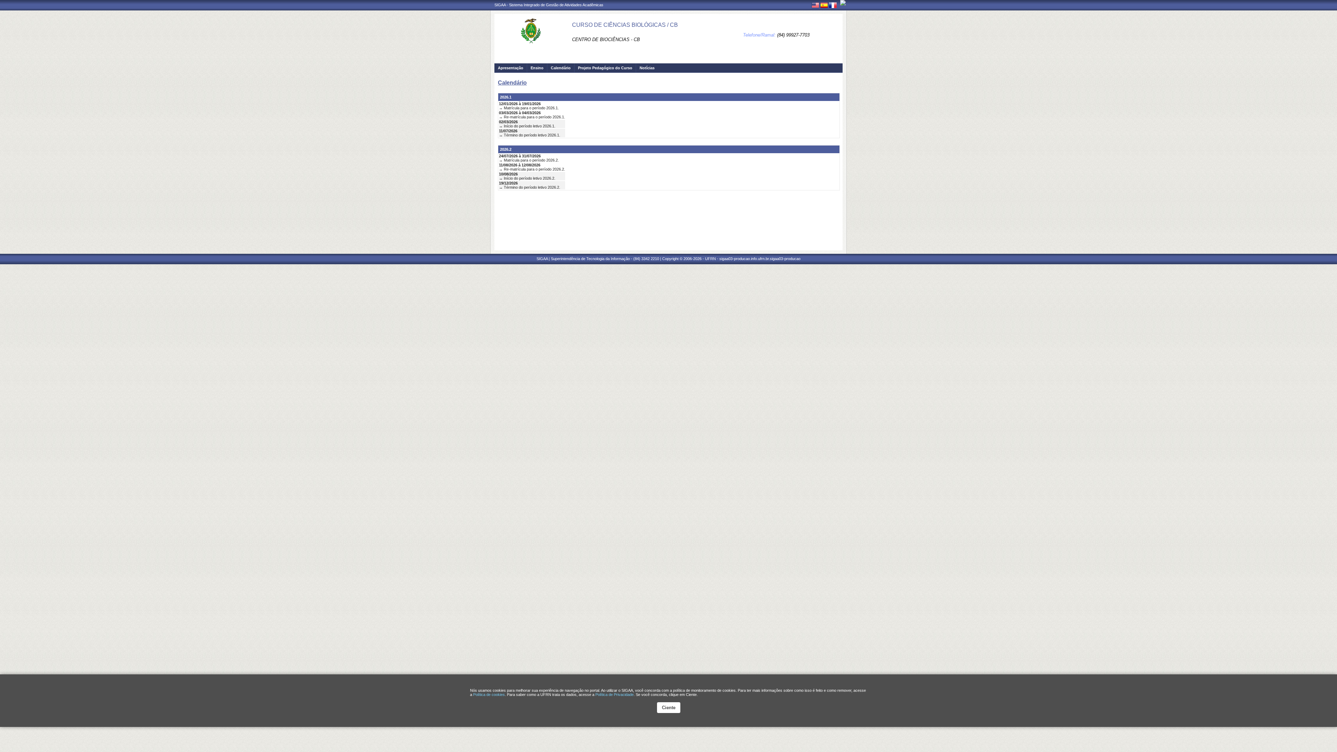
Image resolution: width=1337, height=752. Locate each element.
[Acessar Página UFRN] (843, 3)
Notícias (647, 68)
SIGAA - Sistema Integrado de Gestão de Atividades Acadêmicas (548, 5)
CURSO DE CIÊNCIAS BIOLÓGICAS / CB (625, 25)
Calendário (561, 68)
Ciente (668, 707)
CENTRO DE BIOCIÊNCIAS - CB (606, 39)
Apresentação (510, 68)
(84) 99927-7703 (793, 35)
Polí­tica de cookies (489, 694)
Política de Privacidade (614, 694)
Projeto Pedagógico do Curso (605, 68)
